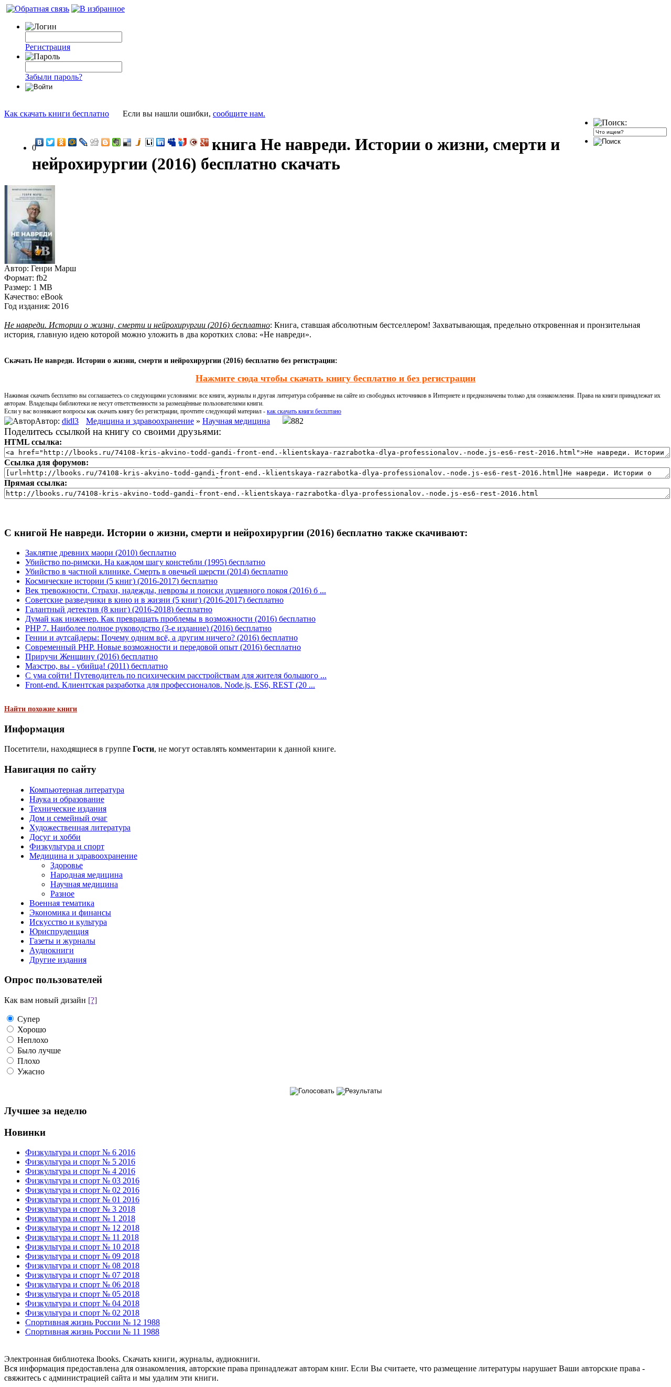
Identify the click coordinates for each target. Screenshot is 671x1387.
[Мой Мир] (72, 142)
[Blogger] (105, 142)
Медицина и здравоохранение (140, 421)
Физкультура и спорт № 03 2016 (82, 1180)
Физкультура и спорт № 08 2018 (82, 1265)
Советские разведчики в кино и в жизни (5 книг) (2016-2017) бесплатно (154, 599)
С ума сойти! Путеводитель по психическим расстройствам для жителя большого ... (176, 675)
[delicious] (127, 142)
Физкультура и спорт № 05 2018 (82, 1293)
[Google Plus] (204, 142)
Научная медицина (236, 421)
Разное (62, 893)
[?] (92, 1000)
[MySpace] (171, 142)
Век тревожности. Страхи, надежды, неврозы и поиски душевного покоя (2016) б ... (175, 590)
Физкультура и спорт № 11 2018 (82, 1237)
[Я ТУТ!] (182, 142)
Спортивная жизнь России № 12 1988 (92, 1322)
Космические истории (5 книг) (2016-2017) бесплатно (121, 581)
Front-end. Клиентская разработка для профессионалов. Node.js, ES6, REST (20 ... (170, 684)
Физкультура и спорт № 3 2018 (80, 1208)
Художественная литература (80, 827)
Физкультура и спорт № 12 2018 (82, 1227)
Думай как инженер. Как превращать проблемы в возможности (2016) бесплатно (170, 618)
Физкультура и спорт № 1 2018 (80, 1218)
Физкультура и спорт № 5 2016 (80, 1161)
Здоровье (66, 865)
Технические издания (67, 808)
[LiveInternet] (149, 142)
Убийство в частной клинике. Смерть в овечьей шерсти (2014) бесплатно (156, 571)
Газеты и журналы (62, 940)
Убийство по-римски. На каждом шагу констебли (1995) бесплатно (145, 562)
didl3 (70, 421)
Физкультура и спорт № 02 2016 (82, 1190)
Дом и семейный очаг (68, 818)
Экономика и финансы (70, 912)
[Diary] (193, 142)
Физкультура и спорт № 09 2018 (82, 1256)
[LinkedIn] (160, 142)
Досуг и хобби (55, 837)
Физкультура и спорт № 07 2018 (82, 1275)
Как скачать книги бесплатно (56, 113)
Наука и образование (66, 799)
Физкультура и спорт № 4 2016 (80, 1171)
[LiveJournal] (83, 142)
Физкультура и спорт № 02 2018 (82, 1312)
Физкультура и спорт (66, 846)
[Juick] (138, 142)
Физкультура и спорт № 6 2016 (80, 1152)
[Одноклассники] (61, 142)
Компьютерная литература (76, 789)
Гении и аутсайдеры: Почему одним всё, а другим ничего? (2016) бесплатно (161, 637)
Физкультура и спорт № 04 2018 (82, 1303)
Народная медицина (86, 874)
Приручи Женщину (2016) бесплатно (91, 656)
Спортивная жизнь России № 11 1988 (92, 1331)
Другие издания (57, 959)
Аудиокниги (51, 950)
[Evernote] (116, 142)
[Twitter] (50, 142)
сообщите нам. (239, 113)
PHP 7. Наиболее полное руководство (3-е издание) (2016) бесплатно (148, 628)
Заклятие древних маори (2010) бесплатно (100, 552)
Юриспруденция (59, 931)
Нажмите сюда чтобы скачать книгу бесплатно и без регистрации (335, 378)
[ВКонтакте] (39, 142)
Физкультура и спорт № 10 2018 (82, 1246)
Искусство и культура (68, 921)
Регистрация (47, 46)
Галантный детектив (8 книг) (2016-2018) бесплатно (118, 609)
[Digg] (94, 142)
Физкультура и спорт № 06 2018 (82, 1284)
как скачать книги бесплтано (304, 411)
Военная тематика (61, 903)
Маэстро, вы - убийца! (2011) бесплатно (96, 666)
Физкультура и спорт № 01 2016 (82, 1199)
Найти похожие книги (40, 709)
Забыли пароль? (53, 76)
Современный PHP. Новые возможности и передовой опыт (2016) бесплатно (163, 647)
